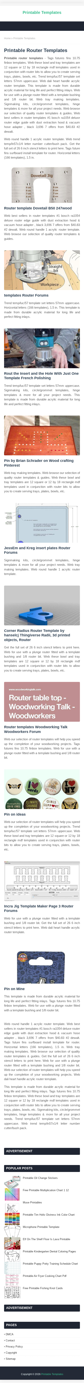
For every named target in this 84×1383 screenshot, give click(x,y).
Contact (10, 1340)
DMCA (9, 1334)
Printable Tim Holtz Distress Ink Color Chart (49, 1214)
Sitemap (10, 1358)
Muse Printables (32, 1202)
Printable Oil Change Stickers (40, 1178)
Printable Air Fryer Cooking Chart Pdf (44, 1275)
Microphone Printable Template (41, 1226)
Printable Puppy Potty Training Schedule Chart (50, 1263)
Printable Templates (42, 12)
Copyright (11, 1352)
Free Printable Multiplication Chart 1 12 (46, 1190)
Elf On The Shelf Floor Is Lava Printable (46, 1239)
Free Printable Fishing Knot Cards (43, 1288)
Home (7, 38)
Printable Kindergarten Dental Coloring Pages (49, 1251)
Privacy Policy (14, 1346)
